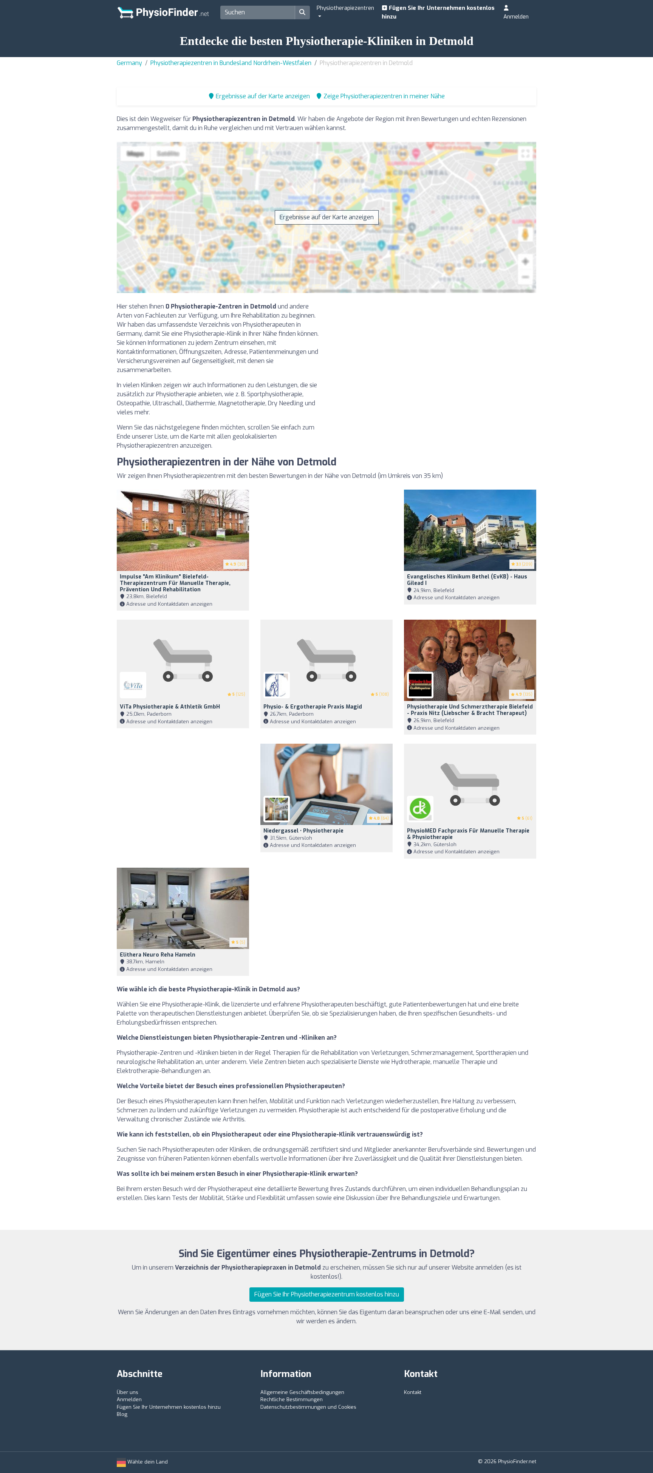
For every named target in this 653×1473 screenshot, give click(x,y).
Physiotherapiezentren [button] (345, 8)
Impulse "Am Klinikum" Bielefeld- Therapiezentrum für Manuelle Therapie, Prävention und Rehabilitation (175, 583)
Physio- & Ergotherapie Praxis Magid (312, 706)
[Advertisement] (434, 355)
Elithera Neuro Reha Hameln (157, 954)
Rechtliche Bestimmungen (291, 1399)
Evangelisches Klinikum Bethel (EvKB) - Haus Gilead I (467, 580)
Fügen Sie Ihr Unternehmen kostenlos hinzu (438, 12)
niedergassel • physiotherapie (303, 830)
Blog (122, 1414)
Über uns (127, 1392)
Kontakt (412, 1392)
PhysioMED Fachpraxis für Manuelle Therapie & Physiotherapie (468, 834)
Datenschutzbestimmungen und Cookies (308, 1407)
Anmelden (516, 16)
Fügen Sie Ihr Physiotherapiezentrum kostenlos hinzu (326, 1294)
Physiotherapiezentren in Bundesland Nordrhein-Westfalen (230, 63)
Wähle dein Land (147, 1462)
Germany (129, 63)
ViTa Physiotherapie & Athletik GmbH (170, 706)
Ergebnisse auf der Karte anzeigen (327, 217)
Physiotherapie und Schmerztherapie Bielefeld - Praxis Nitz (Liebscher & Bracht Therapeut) (470, 710)
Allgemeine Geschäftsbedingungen (302, 1392)
